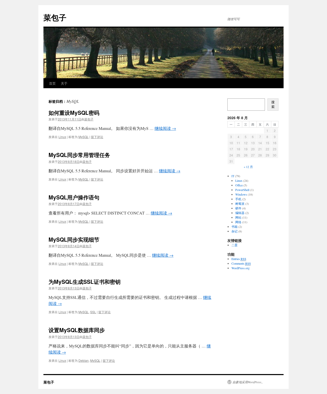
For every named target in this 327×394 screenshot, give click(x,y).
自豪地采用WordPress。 (248, 382)
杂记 (234, 231)
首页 (52, 83)
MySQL (83, 136)
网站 (238, 217)
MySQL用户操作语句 (74, 197)
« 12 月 (248, 167)
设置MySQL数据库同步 (77, 330)
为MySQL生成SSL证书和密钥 (85, 281)
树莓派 (239, 203)
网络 (238, 222)
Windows (241, 194)
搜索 (273, 104)
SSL (93, 312)
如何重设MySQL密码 (74, 112)
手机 (238, 199)
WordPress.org (240, 268)
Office (239, 185)
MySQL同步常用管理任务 (79, 155)
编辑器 (239, 213)
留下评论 (97, 136)
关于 (64, 83)
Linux (62, 136)
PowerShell (242, 190)
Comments (241, 263)
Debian (83, 360)
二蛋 (234, 245)
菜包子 (54, 17)
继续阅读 (165, 128)
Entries (238, 259)
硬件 (238, 208)
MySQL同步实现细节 (74, 239)
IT (232, 176)
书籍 (234, 226)
